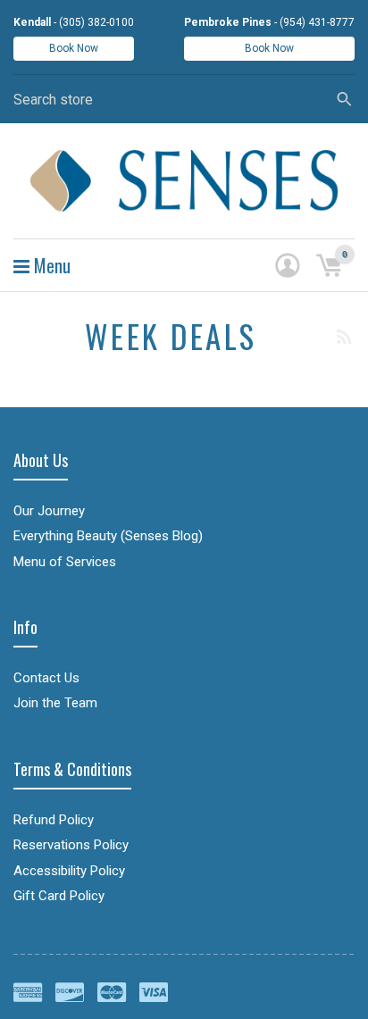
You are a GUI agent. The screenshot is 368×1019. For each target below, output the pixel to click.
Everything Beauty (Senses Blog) (108, 536)
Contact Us (46, 678)
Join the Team (55, 703)
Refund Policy (53, 820)
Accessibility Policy (69, 871)
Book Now (73, 48)
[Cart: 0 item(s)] (328, 265)
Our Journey (49, 511)
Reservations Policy (71, 845)
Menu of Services (64, 562)
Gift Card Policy (59, 896)
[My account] (287, 265)
